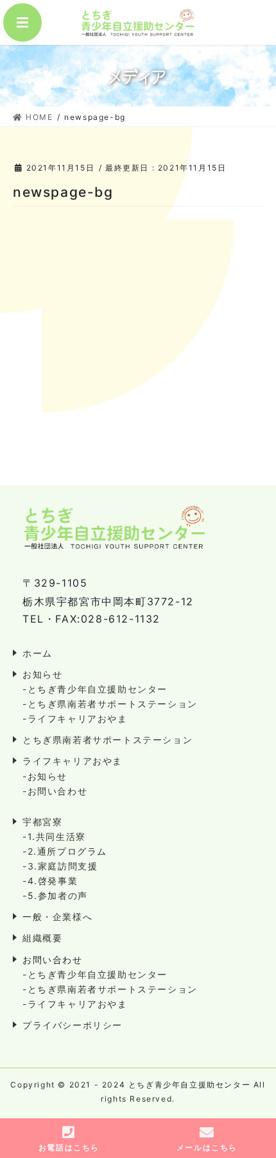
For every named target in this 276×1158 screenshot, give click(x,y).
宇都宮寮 (42, 821)
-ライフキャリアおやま (75, 718)
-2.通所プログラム (64, 851)
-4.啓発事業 (50, 880)
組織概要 (42, 937)
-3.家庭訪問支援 (60, 865)
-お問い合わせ (54, 790)
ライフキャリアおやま (72, 760)
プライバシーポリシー (72, 1025)
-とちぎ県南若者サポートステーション (110, 703)
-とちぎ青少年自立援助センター (95, 689)
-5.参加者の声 (55, 895)
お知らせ (42, 674)
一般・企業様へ (57, 916)
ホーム (37, 653)
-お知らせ (44, 776)
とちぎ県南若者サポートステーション (107, 739)
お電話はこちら (69, 1147)
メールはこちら (207, 1147)
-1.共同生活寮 (54, 836)
